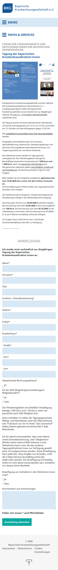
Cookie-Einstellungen (42, 550)
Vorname (7, 274)
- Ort (5, 368)
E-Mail (6, 321)
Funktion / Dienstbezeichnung (18, 298)
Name (6, 263)
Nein (6, 483)
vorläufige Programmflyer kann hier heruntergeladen (29, 133)
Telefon (6, 309)
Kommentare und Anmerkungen (19, 488)
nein (6, 401)
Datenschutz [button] (25, 548)
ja (5, 384)
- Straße (6, 345)
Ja (5, 479)
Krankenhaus (9, 333)
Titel (4, 286)
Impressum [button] (8, 548)
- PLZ (5, 356)
